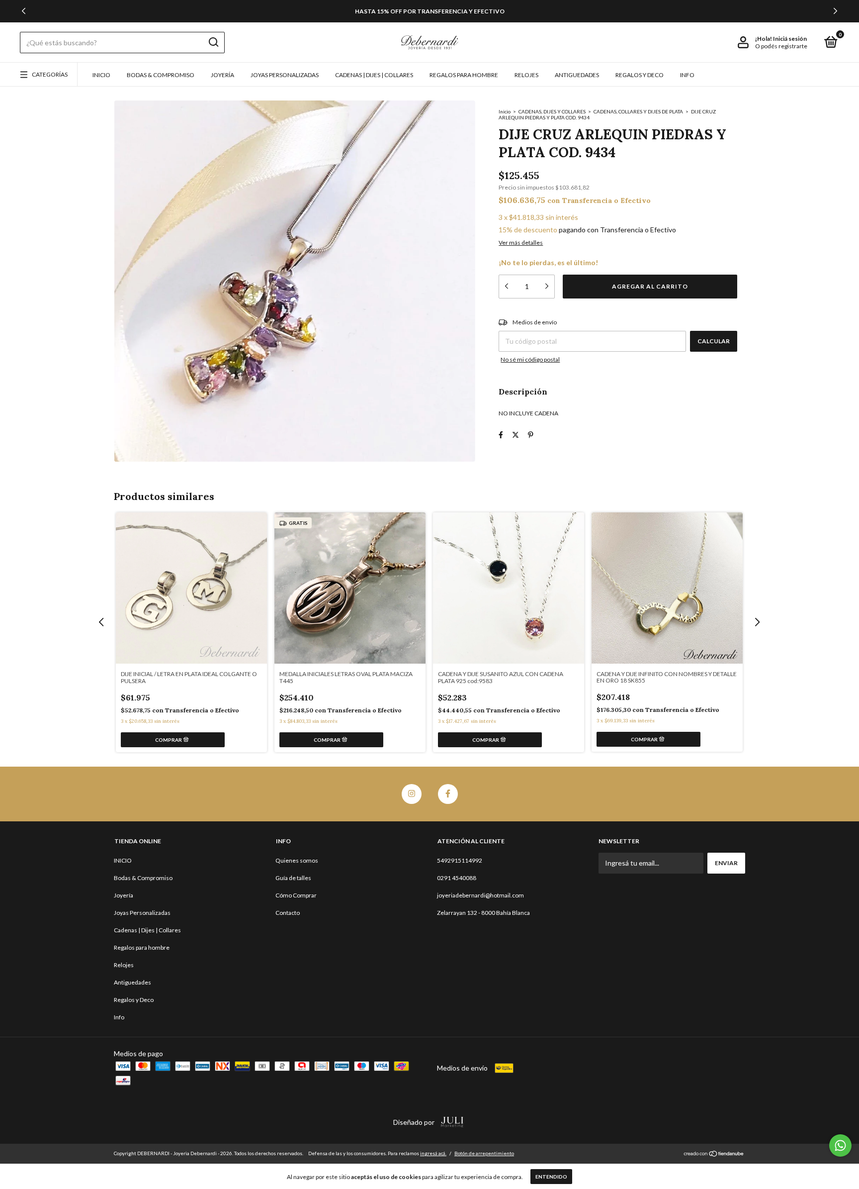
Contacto (287, 912)
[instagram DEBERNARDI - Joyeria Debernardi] (412, 794)
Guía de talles (293, 878)
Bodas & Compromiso (160, 75)
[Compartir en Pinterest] (530, 434)
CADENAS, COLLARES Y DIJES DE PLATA (639, 111)
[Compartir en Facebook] (501, 434)
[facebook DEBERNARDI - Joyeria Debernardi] (448, 794)
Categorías (50, 74)
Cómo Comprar (296, 895)
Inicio (505, 111)
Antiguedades (577, 75)
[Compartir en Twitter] (515, 434)
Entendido (551, 1177)
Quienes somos (296, 860)
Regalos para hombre (464, 75)
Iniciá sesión (790, 38)
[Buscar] (213, 42)
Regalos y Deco (639, 75)
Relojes (526, 75)
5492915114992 (459, 860)
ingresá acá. (433, 1153)
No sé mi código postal (530, 359)
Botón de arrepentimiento (484, 1153)
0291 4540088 (456, 878)
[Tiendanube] (714, 1154)
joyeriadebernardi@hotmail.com (480, 895)
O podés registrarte (781, 46)
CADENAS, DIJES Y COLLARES (552, 111)
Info (687, 75)
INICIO (101, 75)
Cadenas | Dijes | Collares (374, 75)
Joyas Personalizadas (285, 75)
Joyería (222, 75)
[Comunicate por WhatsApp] (840, 1145)
